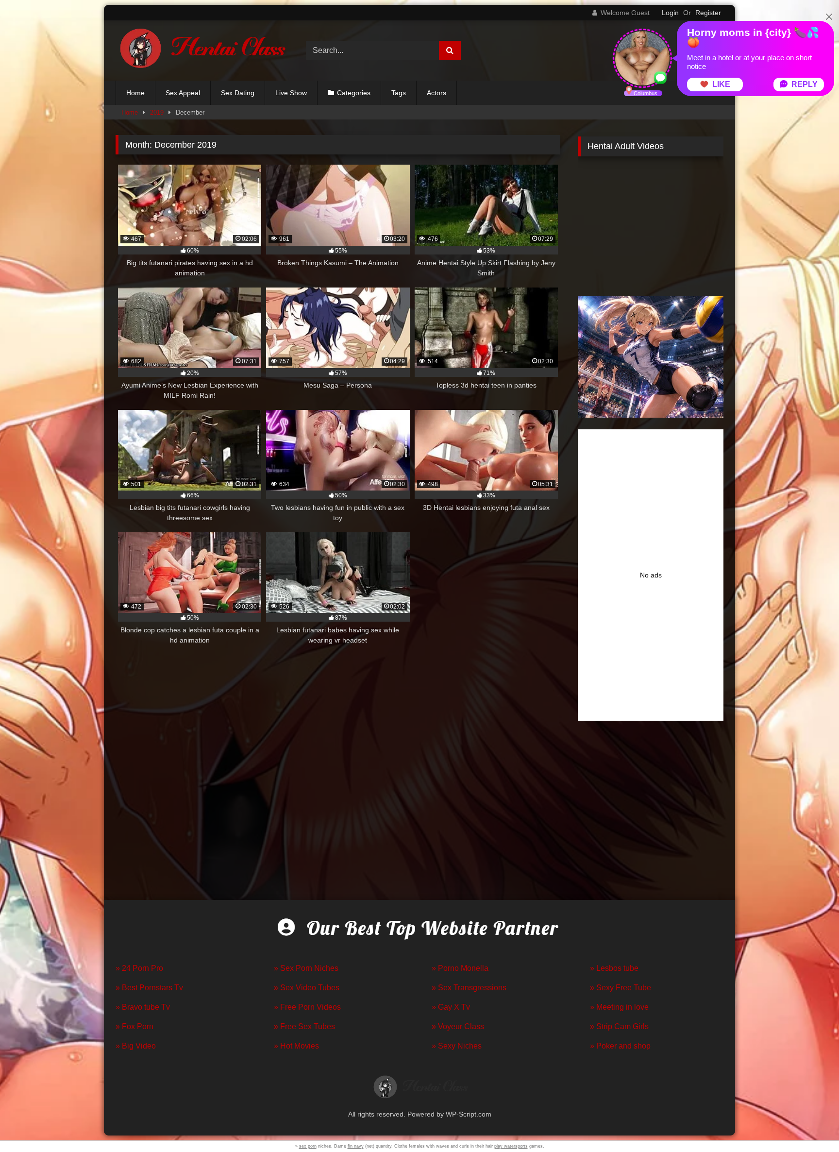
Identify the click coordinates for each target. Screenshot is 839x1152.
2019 (157, 112)
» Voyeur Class (458, 1026)
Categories (353, 93)
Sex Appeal (183, 93)
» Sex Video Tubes (306, 987)
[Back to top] (809, 1123)
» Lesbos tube (614, 968)
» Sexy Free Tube (620, 987)
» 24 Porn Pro (139, 968)
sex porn (308, 1146)
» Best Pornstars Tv (149, 987)
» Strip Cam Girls (619, 1026)
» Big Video (136, 1046)
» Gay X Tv (451, 1007)
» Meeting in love (619, 1007)
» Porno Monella (460, 968)
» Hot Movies (296, 1046)
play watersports (511, 1146)
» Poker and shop (620, 1046)
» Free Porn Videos (307, 1007)
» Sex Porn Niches (306, 968)
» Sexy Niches (457, 1046)
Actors (436, 93)
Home (135, 93)
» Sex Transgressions (469, 987)
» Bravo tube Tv (143, 1007)
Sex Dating (237, 93)
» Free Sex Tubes (304, 1026)
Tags (398, 93)
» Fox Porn (134, 1026)
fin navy (356, 1146)
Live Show (291, 93)
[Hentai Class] (200, 50)
